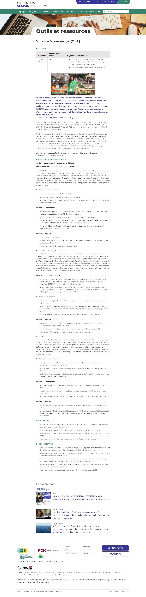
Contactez (89, 11)
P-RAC (99, 11)
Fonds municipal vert (62, 153)
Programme (34, 11)
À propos (22, 11)
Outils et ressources (74, 11)
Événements (58, 11)
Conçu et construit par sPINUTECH (118, 592)
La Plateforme (100, 2)
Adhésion (46, 11)
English (123, 2)
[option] (124, 2)
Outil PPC (111, 2)
